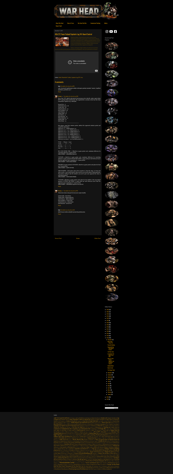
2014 (108, 335)
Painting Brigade (100, 448)
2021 (108, 320)
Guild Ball (69, 438)
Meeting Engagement (114, 444)
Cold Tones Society (89, 427)
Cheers (55, 427)
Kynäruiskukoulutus (90, 442)
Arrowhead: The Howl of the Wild (111, 355)
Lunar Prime (74, 444)
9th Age (88, 418)
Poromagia (71, 450)
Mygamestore (56, 447)
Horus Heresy (77, 440)
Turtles (55, 464)
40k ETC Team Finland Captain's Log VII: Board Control (111, 361)
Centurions (93, 425)
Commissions (65, 429)
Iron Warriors (84, 441)
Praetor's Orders (79, 450)
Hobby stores (63, 439)
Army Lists (92, 421)
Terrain (74, 459)
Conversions (84, 429)
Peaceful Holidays (111, 345)
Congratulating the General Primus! (111, 348)
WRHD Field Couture (92, 469)
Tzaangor (65, 464)
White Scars (109, 467)
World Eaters (83, 469)
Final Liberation (65, 435)
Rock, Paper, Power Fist (110, 342)
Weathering (89, 467)
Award (114, 421)
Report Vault (59, 26)
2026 (108, 309)
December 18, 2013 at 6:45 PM (67, 86)
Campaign (56, 426)
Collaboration (98, 427)
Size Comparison (60, 455)
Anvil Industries (62, 421)
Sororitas (106, 455)
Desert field (105, 430)
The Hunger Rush (111, 370)
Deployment (98, 430)
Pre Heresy (96, 450)
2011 (108, 399)
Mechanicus (105, 444)
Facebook (77, 433)
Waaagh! (109, 464)
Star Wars (107, 456)
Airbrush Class (64, 419)
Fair (82, 433)
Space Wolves (70, 456)
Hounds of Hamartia (89, 439)
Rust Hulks (57, 453)
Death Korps (80, 430)
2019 (108, 325)
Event (65, 433)
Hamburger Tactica (82, 438)
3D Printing (72, 418)
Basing (60, 422)
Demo (92, 430)
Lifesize (55, 444)
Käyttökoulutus (115, 441)
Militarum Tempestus (84, 445)
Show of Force (70, 23)
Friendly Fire (110, 435)
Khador (61, 442)
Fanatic (86, 433)
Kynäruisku (82, 442)
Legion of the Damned (107, 442)
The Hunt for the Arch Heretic (61, 461)
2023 (108, 316)
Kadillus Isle (102, 441)
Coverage (100, 429)
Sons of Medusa (100, 455)
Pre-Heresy (103, 450)
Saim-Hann (64, 453)
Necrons (70, 447)
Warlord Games (67, 467)
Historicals (110, 438)
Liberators (115, 442)
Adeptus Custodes (111, 418)
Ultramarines (77, 464)
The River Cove (111, 352)
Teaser (64, 459)
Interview (70, 441)
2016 (108, 331)
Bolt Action (70, 424)
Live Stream (60, 444)
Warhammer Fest (96, 466)
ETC (95, 432)
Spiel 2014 (94, 456)
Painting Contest (109, 448)
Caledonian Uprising (99, 424)
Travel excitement (91, 463)
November (110, 372)
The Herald (116, 459)
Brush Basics (90, 424)
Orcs (89, 448)
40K (77, 418)
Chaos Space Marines (114, 425)
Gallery (105, 23)
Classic (81, 427)
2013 (108, 338)
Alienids (86, 419)
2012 (108, 397)
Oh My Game (61, 448)
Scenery (76, 453)
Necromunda (63, 447)
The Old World (73, 461)
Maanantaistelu (82, 444)
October (109, 375)
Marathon (99, 444)
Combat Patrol (114, 427)
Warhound (60, 467)
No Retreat (100, 447)
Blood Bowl (56, 424)
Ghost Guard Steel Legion (108, 436)
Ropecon (107, 452)
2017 (108, 329)
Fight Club (57, 435)
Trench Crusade (102, 463)
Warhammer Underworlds (107, 466)
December (110, 339)
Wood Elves (57, 469)
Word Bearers (65, 469)
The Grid (111, 459)
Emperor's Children (78, 432)
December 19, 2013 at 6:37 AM (68, 210)
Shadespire (95, 453)
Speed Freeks (82, 456)
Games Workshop (65, 436)
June (109, 383)
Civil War (74, 427)
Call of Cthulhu (109, 424)
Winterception (116, 467)
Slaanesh (72, 455)
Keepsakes (56, 442)
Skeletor (67, 455)
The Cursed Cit (89, 459)
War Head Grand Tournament (63, 466)
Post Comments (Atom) (80, 243)
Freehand (103, 435)
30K (65, 418)
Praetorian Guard (88, 450)
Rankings (67, 452)
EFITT (63, 432)
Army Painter (101, 421)
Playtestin (66, 450)
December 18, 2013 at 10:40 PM (71, 96)
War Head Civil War (82, 23)
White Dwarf (102, 467)
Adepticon (103, 418)
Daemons (115, 429)
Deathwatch (87, 430)
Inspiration (63, 441)
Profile (115, 450)
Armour (79, 421)
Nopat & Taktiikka (109, 447)
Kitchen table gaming (69, 442)
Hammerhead (91, 438)
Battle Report (75, 423)
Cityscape (68, 427)
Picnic (61, 450)
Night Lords (89, 447)
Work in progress (73, 469)
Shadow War (101, 453)
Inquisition (56, 441)
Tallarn (90, 458)
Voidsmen (104, 464)
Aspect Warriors (108, 421)
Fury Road (116, 435)
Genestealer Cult (96, 436)
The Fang (106, 459)
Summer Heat (69, 458)
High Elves (104, 438)
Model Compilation (94, 445)
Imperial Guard (113, 439)
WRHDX (99, 469)
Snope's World (79, 455)
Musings (115, 445)
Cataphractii (87, 425)
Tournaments (64, 463)
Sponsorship (100, 456)
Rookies (102, 452)
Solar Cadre (92, 455)
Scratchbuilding (85, 453)
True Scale (115, 463)
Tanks (111, 458)
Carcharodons (73, 426)
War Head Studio (88, 466)
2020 (108, 322)
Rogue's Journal (94, 452)
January (109, 394)
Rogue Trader (86, 452)
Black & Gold (110, 368)
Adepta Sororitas (95, 418)
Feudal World (108, 433)
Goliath (55, 438)
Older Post (97, 238)
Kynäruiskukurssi (98, 442)
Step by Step (61, 458)
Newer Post (58, 238)
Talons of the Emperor (98, 458)
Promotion (56, 452)
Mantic (94, 444)
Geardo (90, 436)
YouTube (108, 469)
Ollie (67, 448)
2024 (108, 314)
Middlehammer (76, 445)
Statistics (113, 456)
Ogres (55, 448)
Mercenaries (68, 445)
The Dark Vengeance (97, 459)
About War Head (59, 23)
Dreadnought (57, 432)
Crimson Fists (109, 429)
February (110, 392)
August (109, 379)
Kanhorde (109, 441)
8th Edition (81, 418)
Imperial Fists (103, 439)
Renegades (79, 452)
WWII (103, 469)
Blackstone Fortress (114, 422)
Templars (69, 459)
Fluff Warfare (79, 435)
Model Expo (103, 445)
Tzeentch (70, 464)
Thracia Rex (89, 461)
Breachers (85, 424)
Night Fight (83, 447)
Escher (91, 432)
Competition (75, 429)
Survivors (85, 458)
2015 (108, 333)
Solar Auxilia (86, 455)
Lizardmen (67, 444)
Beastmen (92, 422)
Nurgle (116, 447)
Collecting (105, 427)
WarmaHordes (82, 467)
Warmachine (74, 467)
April (109, 388)
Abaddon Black (111, 366)
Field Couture (115, 433)
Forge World (96, 435)
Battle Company (67, 422)
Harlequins (99, 438)
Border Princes (78, 424)
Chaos (98, 426)
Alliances (92, 419)
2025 (108, 312)
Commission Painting (95, 23)
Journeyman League (93, 441)
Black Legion (105, 422)
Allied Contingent (100, 419)
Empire (86, 432)
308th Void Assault (58, 418)
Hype (97, 439)
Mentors (63, 445)
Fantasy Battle (92, 433)
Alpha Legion (109, 419)
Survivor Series (77, 458)
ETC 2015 (108, 432)
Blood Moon (64, 424)
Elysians (71, 432)
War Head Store (77, 466)
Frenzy (60, 96)
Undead (83, 464)
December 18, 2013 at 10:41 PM (71, 191)
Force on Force (87, 435)
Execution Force (71, 433)
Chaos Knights (105, 425)
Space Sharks (62, 456)
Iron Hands (76, 441)
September (110, 377)
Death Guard (72, 430)
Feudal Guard (101, 433)
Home (78, 238)
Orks (93, 448)
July (109, 381)
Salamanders (70, 453)
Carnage (81, 425)
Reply (59, 92)
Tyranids (60, 464)
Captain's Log (74, 77)
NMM (95, 447)
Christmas (62, 427)
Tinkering (108, 461)
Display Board (114, 430)
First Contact (72, 435)
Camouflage (115, 424)
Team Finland (58, 459)
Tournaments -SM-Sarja (79, 463)
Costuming (93, 429)
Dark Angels (56, 430)
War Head (116, 464)
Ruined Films (116, 452)
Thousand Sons (80, 461)
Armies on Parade (70, 421)
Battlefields (85, 422)
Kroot (77, 442)
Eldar (66, 432)
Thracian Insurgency (99, 461)
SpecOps (76, 456)
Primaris (110, 450)
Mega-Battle (56, 445)
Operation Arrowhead (80, 448)
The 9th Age (80, 459)
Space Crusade (112, 455)
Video (99, 464)
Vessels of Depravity (91, 464)
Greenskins (62, 438)
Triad (109, 463)
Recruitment (73, 452)
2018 (108, 327)
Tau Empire (116, 458)
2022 (108, 318)
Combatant (56, 429)
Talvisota (106, 458)
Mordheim (110, 445)
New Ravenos (77, 447)
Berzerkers (98, 422)
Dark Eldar (64, 430)
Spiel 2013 (89, 456)
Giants (117, 436)
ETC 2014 (80, 77)
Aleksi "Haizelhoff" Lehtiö (64, 77)
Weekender (96, 467)
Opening (71, 448)
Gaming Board (75, 436)
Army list (85, 421)
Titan (113, 461)
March (109, 390)
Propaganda (61, 452)
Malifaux (89, 444)
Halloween (74, 438)
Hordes (69, 439)
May (109, 385)
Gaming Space (83, 436)
